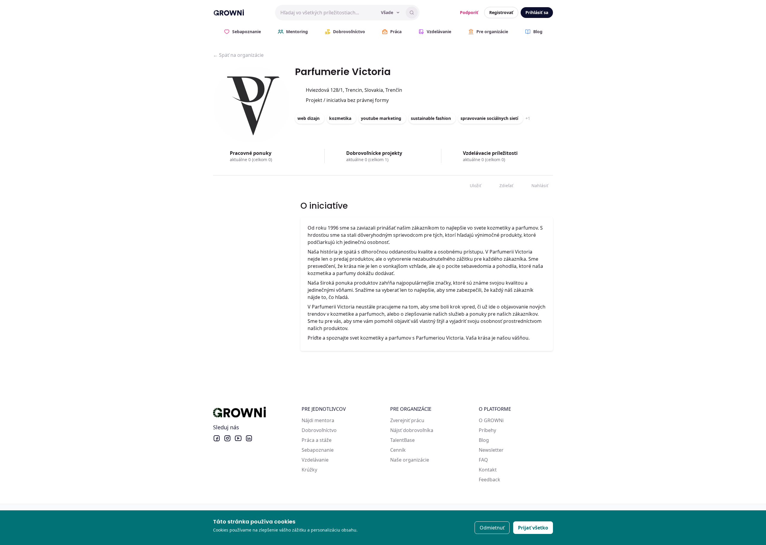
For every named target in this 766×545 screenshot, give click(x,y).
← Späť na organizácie (238, 55)
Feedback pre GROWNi (504, 479)
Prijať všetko (533, 527)
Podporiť (469, 12)
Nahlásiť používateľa (535, 184)
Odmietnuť (492, 527)
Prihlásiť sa (536, 12)
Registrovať (501, 12)
